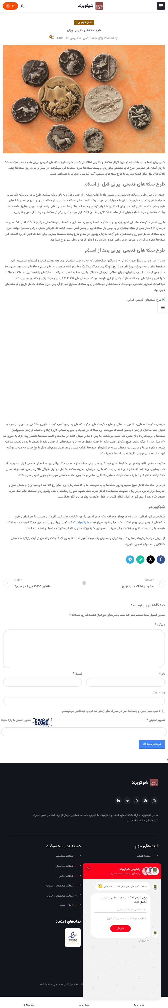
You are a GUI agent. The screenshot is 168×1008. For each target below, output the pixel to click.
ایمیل (77, 674)
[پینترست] (145, 800)
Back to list (84, 583)
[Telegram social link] (130, 559)
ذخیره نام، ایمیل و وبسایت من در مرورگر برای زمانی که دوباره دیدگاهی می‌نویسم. (110, 711)
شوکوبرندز (82, 522)
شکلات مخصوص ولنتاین (60, 886)
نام (162, 674)
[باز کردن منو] (161, 6)
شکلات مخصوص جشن (60, 896)
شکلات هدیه (66, 906)
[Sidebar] (163, 307)
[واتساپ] (136, 800)
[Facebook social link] (161, 559)
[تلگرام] (127, 800)
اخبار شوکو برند (84, 22)
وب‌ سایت (159, 692)
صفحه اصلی (144, 856)
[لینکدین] (118, 800)
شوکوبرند (140, 782)
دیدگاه (160, 624)
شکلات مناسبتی (65, 866)
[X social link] (150, 559)
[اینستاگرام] (154, 800)
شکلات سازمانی (65, 856)
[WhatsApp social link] (140, 559)
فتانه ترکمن (90, 38)
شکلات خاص (66, 876)
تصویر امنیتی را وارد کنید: (16, 720)
